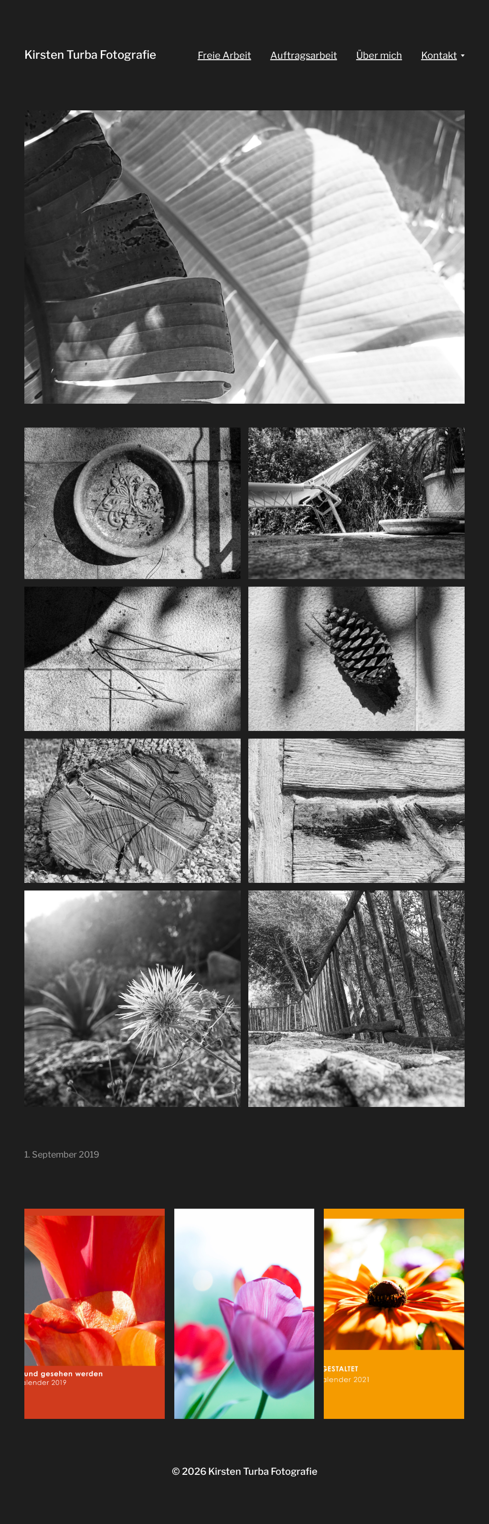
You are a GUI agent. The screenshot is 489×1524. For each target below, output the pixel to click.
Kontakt (439, 55)
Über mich (379, 55)
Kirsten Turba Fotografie (90, 55)
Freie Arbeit (224, 55)
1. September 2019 (61, 1154)
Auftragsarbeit (303, 55)
